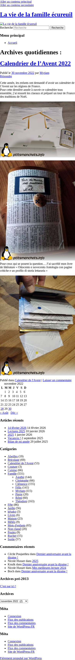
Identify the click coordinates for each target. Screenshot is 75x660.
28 (2, 408)
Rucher (12, 535)
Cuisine (12, 470)
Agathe (19, 477)
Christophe (22, 480)
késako (12, 511)
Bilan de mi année (19, 441)
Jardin (11, 508)
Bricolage (13, 459)
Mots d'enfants (16, 525)
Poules (12, 532)
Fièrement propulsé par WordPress (21, 658)
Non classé (14, 528)
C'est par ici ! (8, 586)
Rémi (18, 497)
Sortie (11, 539)
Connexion (14, 616)
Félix (18, 487)
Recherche (6, 27)
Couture (13, 466)
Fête (10, 504)
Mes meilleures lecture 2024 (49, 567)
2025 (11, 434)
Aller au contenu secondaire (17, 5)
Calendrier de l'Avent (28, 380)
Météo (11, 522)
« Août (4, 412)
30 (9, 408)
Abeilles (13, 456)
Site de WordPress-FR (21, 626)
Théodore (21, 501)
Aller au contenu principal (16, 1)
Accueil (12, 42)
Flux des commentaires (22, 623)
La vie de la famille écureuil (36, 14)
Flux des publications (20, 619)
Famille (12, 473)
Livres (11, 515)
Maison (12, 518)
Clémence (21, 484)
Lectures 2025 (16, 431)
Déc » (14, 412)
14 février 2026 (17, 427)
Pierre (18, 494)
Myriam (44, 72)
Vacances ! (14, 438)
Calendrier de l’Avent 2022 (35, 63)
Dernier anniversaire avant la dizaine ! (45, 564)
